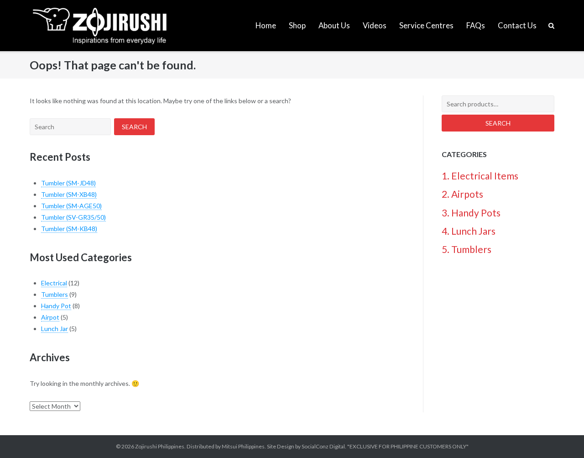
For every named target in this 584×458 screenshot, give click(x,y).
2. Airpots (462, 194)
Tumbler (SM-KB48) (69, 228)
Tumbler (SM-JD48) (68, 183)
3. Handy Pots (471, 212)
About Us (334, 25)
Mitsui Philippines (243, 446)
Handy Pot (56, 306)
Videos (374, 25)
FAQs (475, 25)
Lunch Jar (54, 328)
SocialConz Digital (323, 446)
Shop (297, 25)
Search (498, 123)
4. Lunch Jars (468, 231)
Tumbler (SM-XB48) (69, 194)
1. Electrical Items (480, 175)
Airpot (50, 317)
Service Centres (426, 25)
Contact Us (517, 25)
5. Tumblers (466, 249)
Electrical (54, 283)
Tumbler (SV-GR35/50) (73, 217)
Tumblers (54, 294)
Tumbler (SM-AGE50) (71, 206)
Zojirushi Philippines (159, 446)
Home (266, 25)
